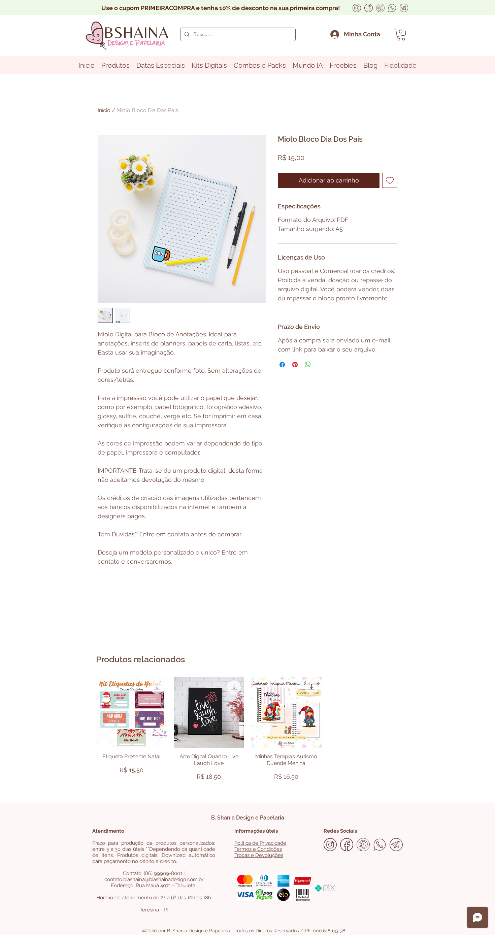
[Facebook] (368, 8)
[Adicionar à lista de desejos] (389, 180)
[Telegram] (404, 8)
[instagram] (357, 8)
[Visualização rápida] (131, 712)
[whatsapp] (392, 8)
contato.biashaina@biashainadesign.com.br (153, 879)
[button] (401, 34)
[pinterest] (380, 8)
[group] (247, 730)
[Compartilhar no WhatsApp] (308, 365)
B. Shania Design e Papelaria (247, 817)
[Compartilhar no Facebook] (282, 365)
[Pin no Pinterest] (295, 365)
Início (104, 110)
